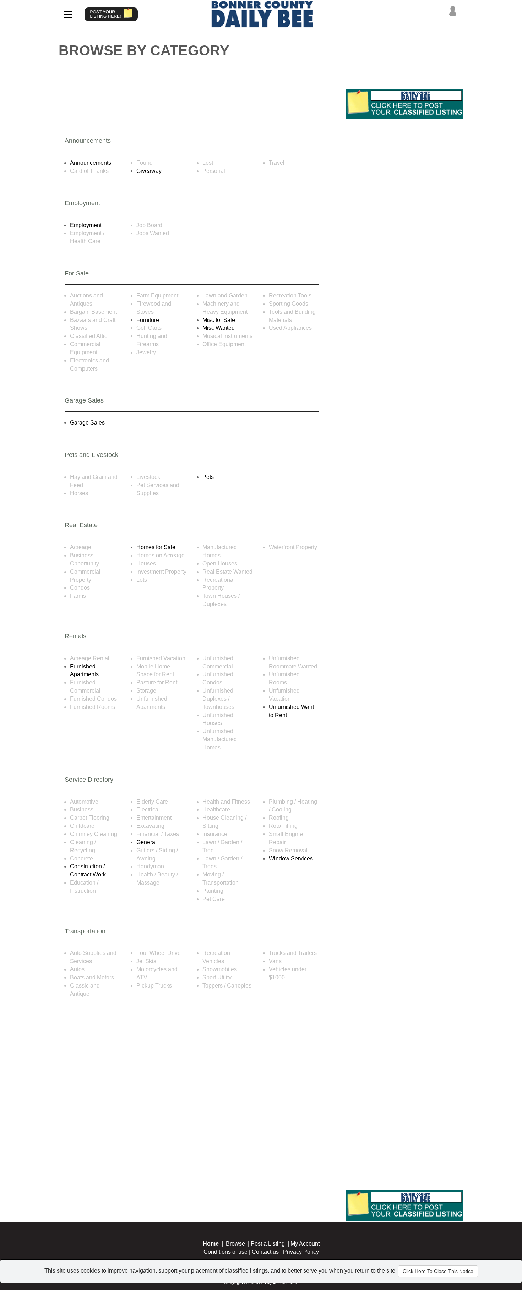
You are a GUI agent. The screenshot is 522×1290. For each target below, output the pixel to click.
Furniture (147, 320)
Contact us (265, 1252)
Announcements (90, 163)
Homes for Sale (155, 547)
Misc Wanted (218, 328)
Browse (235, 1244)
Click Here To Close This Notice (438, 1271)
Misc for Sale (218, 320)
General (146, 842)
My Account (305, 1244)
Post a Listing (268, 1244)
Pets (208, 477)
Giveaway (149, 171)
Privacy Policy (301, 1252)
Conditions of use (225, 1252)
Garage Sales (87, 423)
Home (211, 1244)
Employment (86, 225)
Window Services (291, 859)
